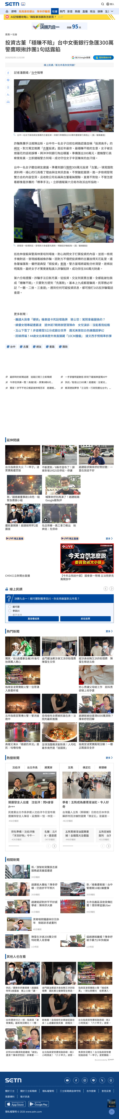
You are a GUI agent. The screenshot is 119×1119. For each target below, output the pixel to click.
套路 (63, 264)
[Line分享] (8, 80)
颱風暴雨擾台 (27, 11)
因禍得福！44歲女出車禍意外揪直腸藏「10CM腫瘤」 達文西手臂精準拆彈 (63, 336)
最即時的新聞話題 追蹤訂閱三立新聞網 (31, 377)
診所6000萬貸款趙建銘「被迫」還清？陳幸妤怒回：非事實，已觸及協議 (22, 1054)
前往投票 (85, 618)
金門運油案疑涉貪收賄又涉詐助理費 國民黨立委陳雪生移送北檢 (58, 989)
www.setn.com (34, 1111)
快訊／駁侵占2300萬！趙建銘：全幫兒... (86, 382)
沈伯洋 (16, 767)
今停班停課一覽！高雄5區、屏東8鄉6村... (31, 382)
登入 (112, 4)
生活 (107, 11)
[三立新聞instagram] (85, 1080)
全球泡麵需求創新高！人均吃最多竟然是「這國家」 (59, 746)
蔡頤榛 (103, 767)
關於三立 (10, 1091)
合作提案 (91, 1091)
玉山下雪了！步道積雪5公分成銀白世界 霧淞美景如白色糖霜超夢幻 (59, 330)
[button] (102, 4)
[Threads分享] (8, 87)
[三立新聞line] (93, 1080)
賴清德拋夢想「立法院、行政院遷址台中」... (88, 387)
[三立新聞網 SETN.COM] (7, 11)
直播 (85, 11)
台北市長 (32, 767)
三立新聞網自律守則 (70, 1091)
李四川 (16, 610)
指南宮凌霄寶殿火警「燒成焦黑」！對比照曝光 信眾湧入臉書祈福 (94, 989)
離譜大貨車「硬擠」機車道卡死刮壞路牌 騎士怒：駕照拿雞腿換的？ (60, 319)
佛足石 (87, 767)
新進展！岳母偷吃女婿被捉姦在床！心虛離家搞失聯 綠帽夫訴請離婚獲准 (58, 1021)
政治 (92, 11)
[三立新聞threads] (111, 1080)
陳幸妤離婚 (43, 11)
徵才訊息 (25, 1096)
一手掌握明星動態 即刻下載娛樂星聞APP (86, 377)
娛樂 (100, 11)
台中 (34, 72)
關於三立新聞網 (28, 1091)
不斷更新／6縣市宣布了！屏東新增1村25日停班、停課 (58, 468)
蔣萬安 (48, 767)
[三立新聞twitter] (102, 1080)
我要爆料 (10, 1096)
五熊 (70, 767)
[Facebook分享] (8, 73)
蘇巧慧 (16, 606)
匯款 (69, 167)
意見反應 (106, 1091)
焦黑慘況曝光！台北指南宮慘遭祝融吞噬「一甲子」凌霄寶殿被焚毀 (94, 1054)
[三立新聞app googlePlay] (38, 1104)
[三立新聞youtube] (67, 1080)
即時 (14, 11)
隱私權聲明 (48, 1091)
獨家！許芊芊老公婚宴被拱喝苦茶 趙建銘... (33, 387)
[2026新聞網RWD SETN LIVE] (23, 4)
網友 (17, 148)
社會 (54, 11)
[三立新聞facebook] (76, 1080)
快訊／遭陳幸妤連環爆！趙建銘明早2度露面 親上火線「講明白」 (22, 989)
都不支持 (17, 614)
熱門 (62, 11)
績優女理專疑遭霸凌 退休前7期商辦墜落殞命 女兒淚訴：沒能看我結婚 (62, 325)
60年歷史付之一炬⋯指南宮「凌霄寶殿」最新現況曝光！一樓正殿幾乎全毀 (22, 1021)
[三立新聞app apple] (15, 1104)
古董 (46, 148)
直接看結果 (33, 618)
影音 (70, 11)
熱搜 (77, 11)
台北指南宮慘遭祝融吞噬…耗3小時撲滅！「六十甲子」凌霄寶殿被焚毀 (58, 1054)
